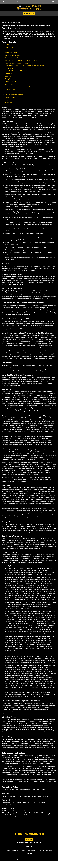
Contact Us (29, 854)
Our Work (49, 851)
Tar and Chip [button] (31, 851)
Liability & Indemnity (10, 84)
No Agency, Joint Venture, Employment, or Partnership (20, 87)
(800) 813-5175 (29, 846)
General (7, 45)
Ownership (8, 76)
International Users (10, 89)
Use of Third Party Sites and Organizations (17, 71)
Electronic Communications (12, 58)
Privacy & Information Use (12, 79)
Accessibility (8, 102)
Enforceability (8, 92)
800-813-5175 (30, 13)
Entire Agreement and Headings (14, 94)
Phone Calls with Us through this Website (16, 63)
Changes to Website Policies (13, 55)
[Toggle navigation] (53, 2)
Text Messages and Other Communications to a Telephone (21, 60)
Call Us (29, 839)
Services (22, 851)
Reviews (41, 851)
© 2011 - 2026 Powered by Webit (14, 859)
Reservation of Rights (11, 97)
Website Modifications (11, 52)
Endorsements (9, 68)
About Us (15, 851)
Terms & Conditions (39, 859)
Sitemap (29, 859)
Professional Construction (11, 2)
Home (8, 851)
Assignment (8, 100)
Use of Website (9, 47)
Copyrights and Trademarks (12, 81)
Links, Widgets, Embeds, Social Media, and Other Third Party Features (24, 66)
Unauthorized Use (10, 50)
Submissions (8, 73)
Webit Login (49, 859)
